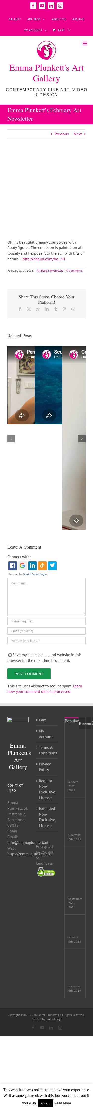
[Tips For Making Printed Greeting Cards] (74, 960)
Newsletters (55, 270)
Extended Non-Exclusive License (47, 817)
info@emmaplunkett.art (27, 842)
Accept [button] (45, 1103)
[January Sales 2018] (74, 923)
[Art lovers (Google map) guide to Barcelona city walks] (74, 857)
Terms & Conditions (47, 750)
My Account (46, 733)
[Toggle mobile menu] (85, 43)
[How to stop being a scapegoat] (74, 806)
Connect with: (19, 556)
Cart (42, 719)
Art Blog (42, 270)
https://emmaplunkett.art (28, 853)
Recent (85, 723)
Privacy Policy (44, 766)
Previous (62, 133)
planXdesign (54, 1019)
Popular (72, 721)
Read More (62, 1103)
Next (78, 133)
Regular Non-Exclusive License (47, 789)
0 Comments (74, 270)
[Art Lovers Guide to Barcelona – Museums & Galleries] (74, 740)
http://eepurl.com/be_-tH (44, 258)
